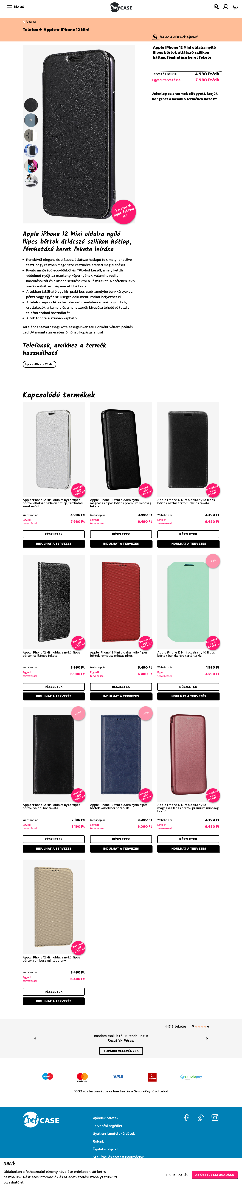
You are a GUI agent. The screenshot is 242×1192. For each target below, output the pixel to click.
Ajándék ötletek (106, 1118)
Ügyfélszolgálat (105, 1149)
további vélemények (121, 1055)
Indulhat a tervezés (54, 543)
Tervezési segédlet (107, 1125)
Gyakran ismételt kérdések (114, 1133)
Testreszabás (177, 1175)
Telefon (30, 29)
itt (115, 1177)
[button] (216, 7)
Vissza (30, 21)
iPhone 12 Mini (75, 29)
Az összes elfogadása (214, 1174)
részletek (54, 534)
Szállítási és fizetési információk (118, 1157)
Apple (49, 29)
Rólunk (98, 1141)
